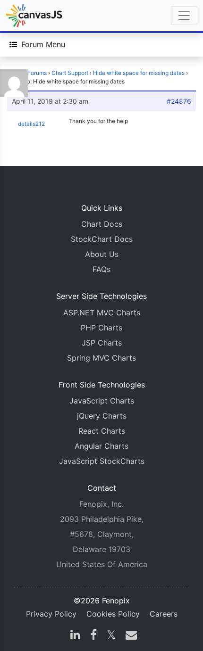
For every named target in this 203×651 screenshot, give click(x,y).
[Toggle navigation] (184, 15)
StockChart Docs (102, 239)
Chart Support (69, 72)
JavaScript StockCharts (101, 461)
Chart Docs (101, 224)
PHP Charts (101, 327)
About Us (101, 254)
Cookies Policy (113, 613)
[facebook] (93, 636)
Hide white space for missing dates (139, 72)
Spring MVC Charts (101, 358)
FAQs (101, 269)
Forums (37, 72)
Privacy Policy (51, 613)
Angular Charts (101, 446)
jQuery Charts (102, 415)
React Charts (101, 431)
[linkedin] (75, 636)
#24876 (179, 101)
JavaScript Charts (101, 400)
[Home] (34, 15)
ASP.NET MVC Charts (101, 312)
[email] (129, 636)
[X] (111, 636)
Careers (164, 613)
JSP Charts (102, 342)
